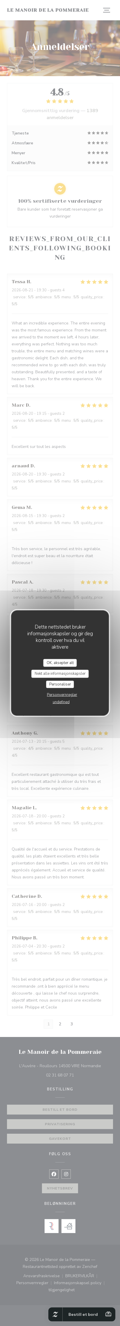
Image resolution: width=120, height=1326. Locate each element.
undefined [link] (61, 702)
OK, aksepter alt (60, 662)
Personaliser (60, 684)
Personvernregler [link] (62, 694)
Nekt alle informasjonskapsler (60, 673)
